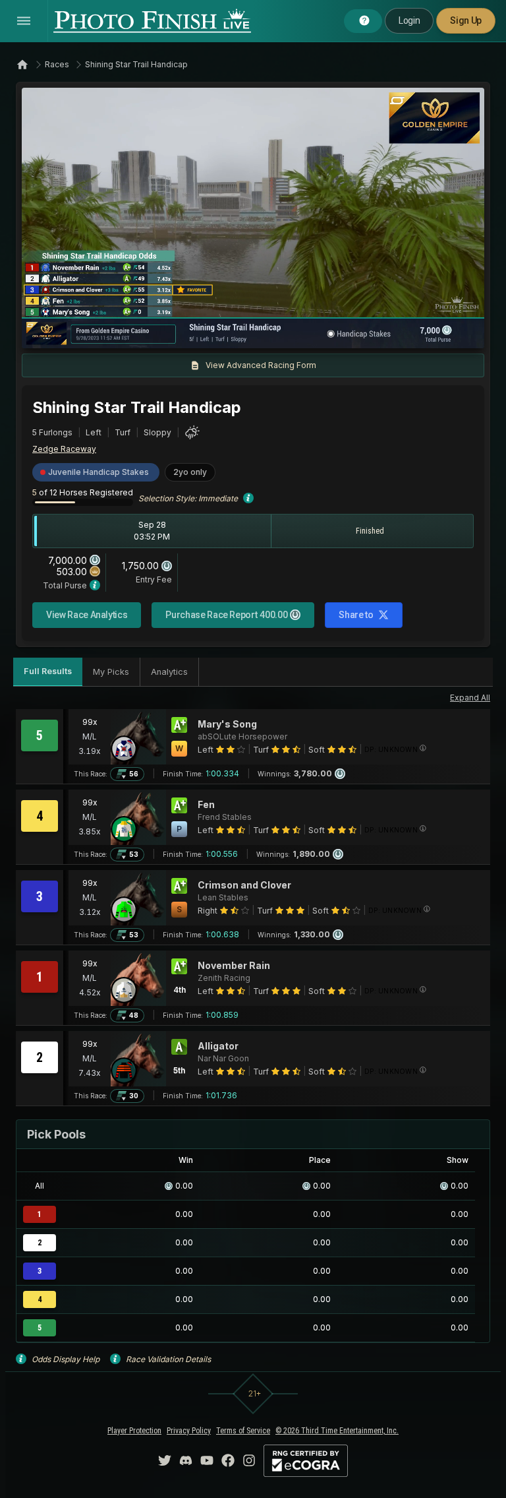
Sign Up (466, 20)
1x (166, 331)
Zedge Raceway (64, 449)
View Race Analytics (86, 614)
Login (409, 20)
